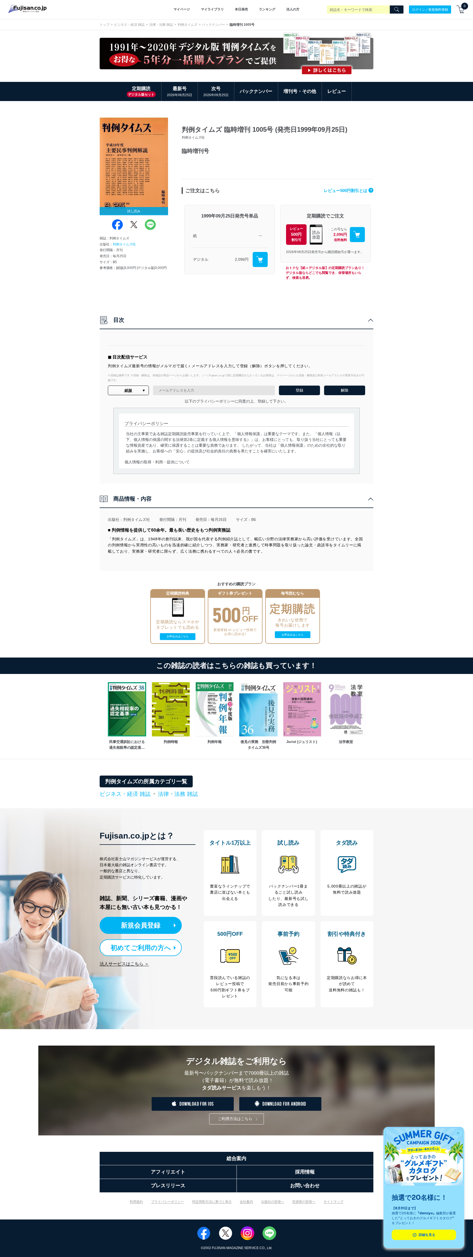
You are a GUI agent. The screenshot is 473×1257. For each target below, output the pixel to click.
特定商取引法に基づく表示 (212, 1202)
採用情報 (305, 1172)
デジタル (200, 259)
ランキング (267, 9)
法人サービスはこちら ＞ (124, 964)
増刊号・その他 (300, 91)
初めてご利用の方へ (141, 947)
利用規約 (136, 1202)
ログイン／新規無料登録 (430, 9)
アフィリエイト (168, 1172)
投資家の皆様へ (303, 1202)
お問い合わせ (305, 1185)
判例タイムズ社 (124, 244)
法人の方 (292, 9)
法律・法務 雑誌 (161, 25)
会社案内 (246, 1202)
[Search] (396, 9)
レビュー (336, 91)
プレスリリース (168, 1185)
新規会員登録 (140, 925)
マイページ (182, 9)
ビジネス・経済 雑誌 (129, 25)
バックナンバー (213, 25)
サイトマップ (333, 1202)
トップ (104, 25)
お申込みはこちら (178, 636)
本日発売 (241, 9)
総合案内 (236, 1158)
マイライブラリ (212, 9)
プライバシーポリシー (167, 1202)
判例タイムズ (187, 25)
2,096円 (242, 259)
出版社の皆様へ (272, 1202)
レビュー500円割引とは (348, 190)
